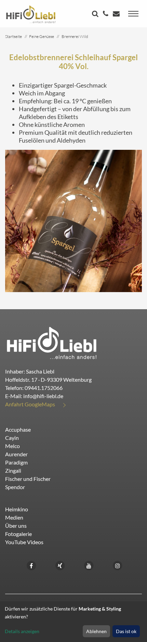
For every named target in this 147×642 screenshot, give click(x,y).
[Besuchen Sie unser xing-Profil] (60, 565)
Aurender (16, 454)
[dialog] (73, 621)
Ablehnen (96, 631)
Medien (14, 517)
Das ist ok (126, 631)
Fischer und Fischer (28, 478)
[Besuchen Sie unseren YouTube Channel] (89, 565)
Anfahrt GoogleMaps (30, 404)
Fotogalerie (18, 533)
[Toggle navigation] (133, 13)
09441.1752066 (44, 387)
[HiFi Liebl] (30, 13)
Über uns (16, 525)
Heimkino (16, 509)
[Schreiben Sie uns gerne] (117, 14)
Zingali (13, 470)
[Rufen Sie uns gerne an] (106, 14)
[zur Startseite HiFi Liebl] (51, 342)
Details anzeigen (22, 631)
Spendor (15, 487)
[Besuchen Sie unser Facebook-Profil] (31, 565)
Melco (12, 446)
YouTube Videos (24, 542)
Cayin (12, 437)
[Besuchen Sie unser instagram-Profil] (118, 565)
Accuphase (18, 429)
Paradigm (16, 462)
